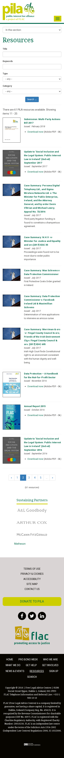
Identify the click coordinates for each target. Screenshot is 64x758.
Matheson (20, 543)
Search (32, 676)
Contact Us (32, 589)
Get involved (50, 665)
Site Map (32, 584)
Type (5, 73)
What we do (13, 665)
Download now (35, 131)
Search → (32, 99)
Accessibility (32, 579)
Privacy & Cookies (32, 573)
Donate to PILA (32, 601)
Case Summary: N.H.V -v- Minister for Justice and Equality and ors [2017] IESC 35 (42, 241)
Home (9, 659)
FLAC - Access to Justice (28, 628)
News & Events (15, 671)
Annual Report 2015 (35, 406)
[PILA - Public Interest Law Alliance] (19, 12)
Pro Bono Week (28, 659)
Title (5, 49)
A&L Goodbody (22, 508)
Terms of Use (32, 568)
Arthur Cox (20, 520)
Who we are (50, 659)
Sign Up (53, 671)
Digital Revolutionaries (32, 744)
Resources (37, 671)
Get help (31, 665)
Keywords (8, 61)
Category (7, 86)
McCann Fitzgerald (24, 531)
